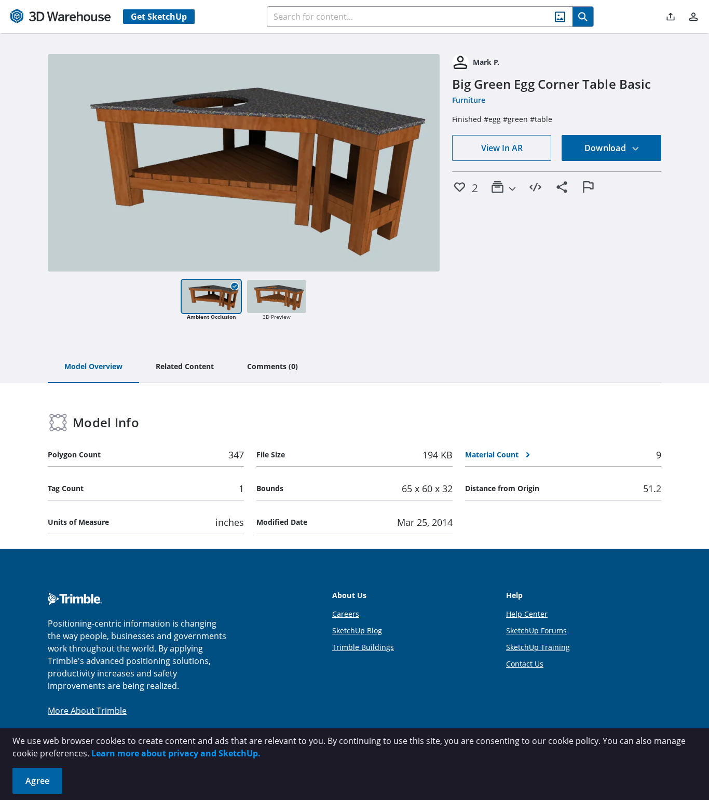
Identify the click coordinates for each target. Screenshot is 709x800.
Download (606, 148)
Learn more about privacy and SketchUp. (176, 753)
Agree (37, 781)
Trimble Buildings (363, 647)
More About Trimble (87, 710)
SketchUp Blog (357, 630)
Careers (345, 614)
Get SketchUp (159, 16)
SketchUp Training (538, 647)
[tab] (93, 367)
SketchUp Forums (536, 630)
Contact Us (524, 664)
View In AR (502, 148)
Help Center (527, 614)
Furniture (468, 100)
